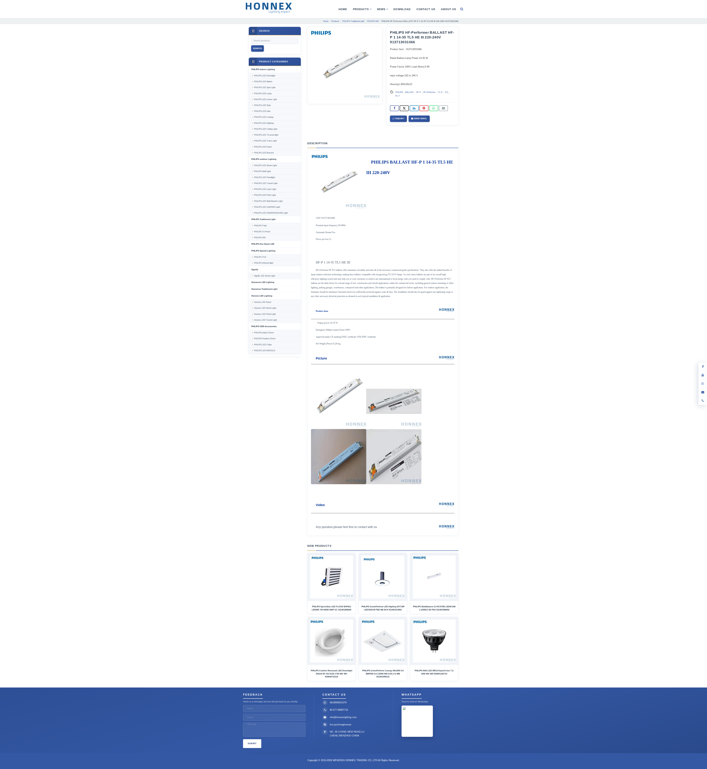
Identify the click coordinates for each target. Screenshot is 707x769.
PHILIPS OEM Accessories (264, 326)
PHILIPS (399, 92)
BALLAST (409, 92)
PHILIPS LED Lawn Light (265, 189)
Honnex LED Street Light (265, 308)
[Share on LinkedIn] (414, 108)
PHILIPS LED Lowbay (264, 117)
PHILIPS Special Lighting (263, 251)
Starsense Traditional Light (264, 289)
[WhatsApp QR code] (703, 383)
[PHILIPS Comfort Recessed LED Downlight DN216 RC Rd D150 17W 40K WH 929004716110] (331, 641)
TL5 (446, 92)
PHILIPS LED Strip (262, 105)
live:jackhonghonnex (340, 724)
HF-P (418, 92)
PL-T (397, 96)
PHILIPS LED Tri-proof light (266, 135)
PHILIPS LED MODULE (264, 350)
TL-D (440, 92)
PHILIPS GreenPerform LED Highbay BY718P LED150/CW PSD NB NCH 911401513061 (382, 608)
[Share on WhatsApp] (433, 108)
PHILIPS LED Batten (263, 81)
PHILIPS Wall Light (262, 171)
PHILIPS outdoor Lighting (263, 159)
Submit (252, 743)
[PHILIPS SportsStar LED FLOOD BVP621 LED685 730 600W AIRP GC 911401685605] (331, 577)
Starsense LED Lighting (262, 282)
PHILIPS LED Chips (263, 344)
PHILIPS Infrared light (263, 263)
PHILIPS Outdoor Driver (265, 338)
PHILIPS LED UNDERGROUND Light (271, 213)
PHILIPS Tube (260, 225)
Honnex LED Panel (262, 302)
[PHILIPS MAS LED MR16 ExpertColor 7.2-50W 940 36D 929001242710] (434, 641)
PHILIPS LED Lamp (263, 93)
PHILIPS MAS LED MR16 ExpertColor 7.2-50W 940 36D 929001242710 (434, 672)
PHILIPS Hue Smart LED (262, 244)
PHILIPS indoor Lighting (263, 69)
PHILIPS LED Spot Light (264, 87)
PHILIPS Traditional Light (263, 219)
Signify (254, 269)
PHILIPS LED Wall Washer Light (268, 201)
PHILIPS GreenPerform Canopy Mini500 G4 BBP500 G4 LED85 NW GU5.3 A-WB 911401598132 (383, 673)
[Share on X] (404, 108)
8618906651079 (338, 702)
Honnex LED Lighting (261, 296)
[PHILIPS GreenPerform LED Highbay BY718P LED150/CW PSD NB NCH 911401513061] (382, 577)
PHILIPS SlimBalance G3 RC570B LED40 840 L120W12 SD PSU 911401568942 (434, 608)
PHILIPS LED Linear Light (265, 99)
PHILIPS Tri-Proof (262, 232)
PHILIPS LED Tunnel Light (265, 183)
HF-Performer (429, 92)
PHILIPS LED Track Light (265, 141)
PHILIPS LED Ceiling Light (265, 129)
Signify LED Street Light (264, 276)
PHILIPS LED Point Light (265, 195)
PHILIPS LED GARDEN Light (267, 207)
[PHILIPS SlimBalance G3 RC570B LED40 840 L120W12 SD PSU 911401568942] (434, 577)
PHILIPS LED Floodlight (264, 177)
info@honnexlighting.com (343, 717)
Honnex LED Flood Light (265, 314)
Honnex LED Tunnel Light (265, 320)
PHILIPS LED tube (262, 111)
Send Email (420, 118)
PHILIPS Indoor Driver (264, 333)
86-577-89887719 (339, 709)
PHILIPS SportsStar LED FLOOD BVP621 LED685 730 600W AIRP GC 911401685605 (331, 608)
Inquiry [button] (399, 118)
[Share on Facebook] (394, 108)
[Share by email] (443, 108)
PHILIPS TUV (260, 257)
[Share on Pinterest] (423, 108)
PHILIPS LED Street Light (265, 165)
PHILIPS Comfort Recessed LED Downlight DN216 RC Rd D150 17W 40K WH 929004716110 (331, 673)
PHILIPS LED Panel (263, 147)
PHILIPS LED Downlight (264, 76)
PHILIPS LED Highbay (264, 123)
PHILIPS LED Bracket (264, 153)
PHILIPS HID (260, 237)
